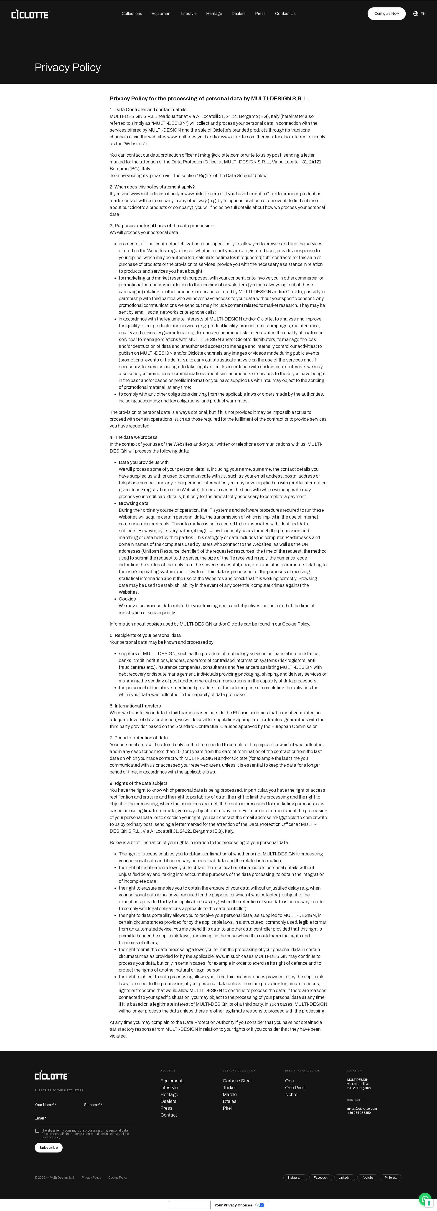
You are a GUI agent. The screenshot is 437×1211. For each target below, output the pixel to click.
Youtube (367, 1177)
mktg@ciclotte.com (362, 1108)
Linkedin (345, 1177)
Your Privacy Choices (233, 1205)
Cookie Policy (295, 623)
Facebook (321, 1177)
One (289, 1080)
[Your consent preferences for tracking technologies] (429, 1203)
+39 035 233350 (359, 1112)
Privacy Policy (91, 1177)
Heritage (214, 13)
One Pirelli (295, 1087)
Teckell (229, 1087)
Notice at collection (190, 1205)
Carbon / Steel (237, 1080)
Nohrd (291, 1094)
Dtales (229, 1101)
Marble (230, 1094)
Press (260, 13)
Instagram (295, 1177)
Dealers (239, 13)
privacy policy (51, 1137)
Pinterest (391, 1177)
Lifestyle (189, 13)
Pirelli (228, 1108)
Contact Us (285, 13)
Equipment (171, 1080)
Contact (168, 1114)
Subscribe (48, 1148)
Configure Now (386, 13)
